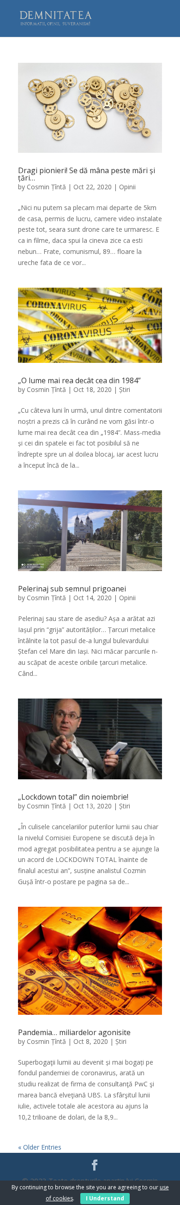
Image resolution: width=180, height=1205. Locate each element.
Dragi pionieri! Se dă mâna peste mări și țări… (86, 174)
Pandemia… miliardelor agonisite (74, 1032)
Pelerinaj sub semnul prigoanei (72, 589)
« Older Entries (39, 1147)
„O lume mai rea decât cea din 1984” (79, 380)
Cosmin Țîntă (46, 186)
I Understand (105, 1198)
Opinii (127, 186)
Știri (124, 389)
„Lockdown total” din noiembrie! (73, 797)
